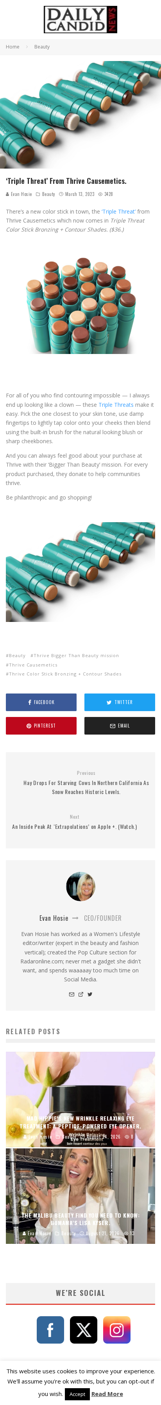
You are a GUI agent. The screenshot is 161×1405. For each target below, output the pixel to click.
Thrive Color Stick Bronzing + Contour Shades (65, 674)
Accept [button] (77, 1394)
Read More (107, 1394)
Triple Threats (116, 404)
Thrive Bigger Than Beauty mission (76, 655)
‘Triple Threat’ (119, 211)
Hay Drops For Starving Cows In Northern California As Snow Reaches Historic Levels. (86, 783)
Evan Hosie (20, 194)
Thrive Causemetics (33, 665)
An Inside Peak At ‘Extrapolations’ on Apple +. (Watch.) (74, 822)
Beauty (48, 194)
